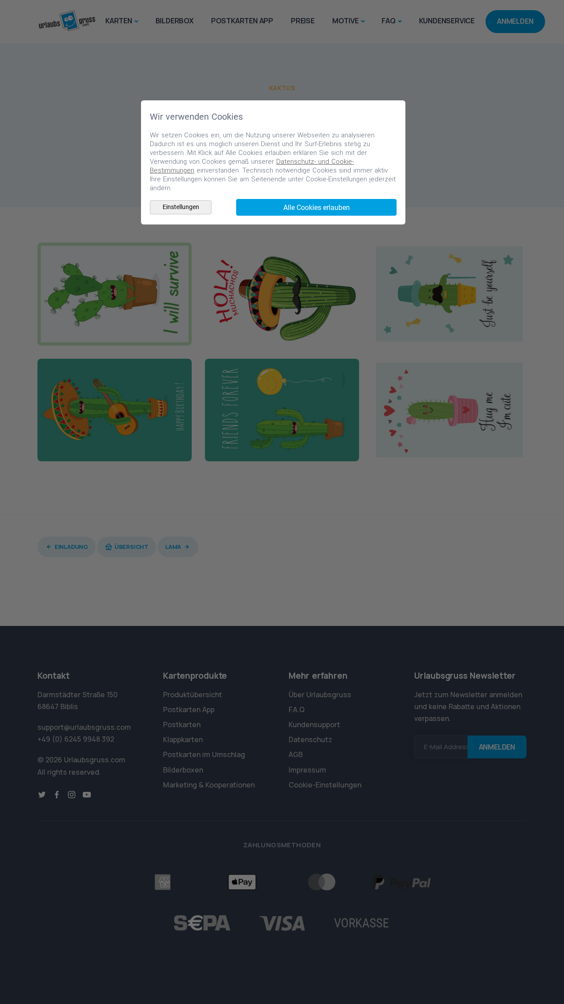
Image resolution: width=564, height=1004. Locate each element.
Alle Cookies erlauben (316, 207)
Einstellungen (181, 206)
